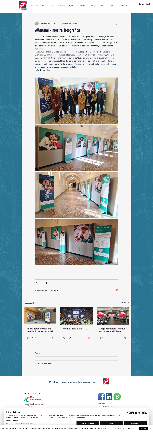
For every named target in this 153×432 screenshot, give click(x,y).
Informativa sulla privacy (97, 428)
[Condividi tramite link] (53, 283)
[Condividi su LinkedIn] (47, 283)
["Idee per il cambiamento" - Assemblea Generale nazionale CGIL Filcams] (113, 316)
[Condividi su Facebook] (36, 283)
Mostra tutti (125, 302)
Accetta (143, 428)
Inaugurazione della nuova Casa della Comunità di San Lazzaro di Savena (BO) (40, 330)
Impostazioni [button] (119, 428)
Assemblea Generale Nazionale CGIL (75, 329)
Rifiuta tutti (131, 428)
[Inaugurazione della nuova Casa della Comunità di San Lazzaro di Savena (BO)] (40, 316)
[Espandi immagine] (76, 101)
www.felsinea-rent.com (84, 382)
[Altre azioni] (116, 23)
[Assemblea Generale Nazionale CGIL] (76, 316)
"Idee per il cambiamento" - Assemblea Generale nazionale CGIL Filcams (112, 330)
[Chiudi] (150, 428)
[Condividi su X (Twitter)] (42, 283)
